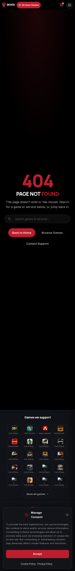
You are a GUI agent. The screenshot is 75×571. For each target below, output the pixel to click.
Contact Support (37, 243)
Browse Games (30, 5)
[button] (67, 515)
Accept (37, 553)
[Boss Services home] (8, 5)
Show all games (35, 494)
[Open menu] (69, 5)
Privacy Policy (45, 563)
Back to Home (21, 232)
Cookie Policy (28, 563)
